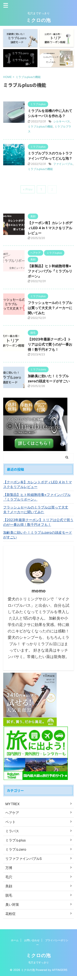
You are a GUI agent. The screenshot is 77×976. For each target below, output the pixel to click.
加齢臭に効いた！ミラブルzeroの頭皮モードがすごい (37, 534)
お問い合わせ (32, 940)
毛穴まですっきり (38, 962)
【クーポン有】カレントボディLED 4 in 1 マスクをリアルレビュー (50, 228)
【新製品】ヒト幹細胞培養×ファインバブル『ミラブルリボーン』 (50, 271)
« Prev (28, 189)
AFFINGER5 (59, 970)
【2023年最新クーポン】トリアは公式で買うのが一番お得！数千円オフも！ (50, 344)
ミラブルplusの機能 (40, 126)
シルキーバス (61, 121)
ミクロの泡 (38, 20)
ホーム (15, 940)
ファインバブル (63, 164)
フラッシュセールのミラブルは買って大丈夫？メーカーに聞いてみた (50, 307)
